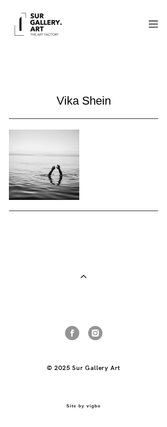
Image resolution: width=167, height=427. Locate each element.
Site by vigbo (83, 406)
